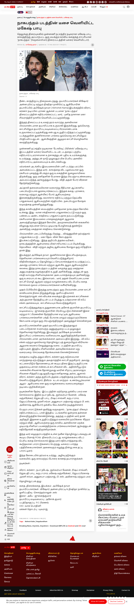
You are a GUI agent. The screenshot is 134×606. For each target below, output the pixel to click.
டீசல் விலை (119, 569)
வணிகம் (74, 7)
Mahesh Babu (30, 522)
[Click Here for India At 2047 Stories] (20, 12)
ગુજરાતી (65, 2)
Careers (38, 590)
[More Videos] (126, 419)
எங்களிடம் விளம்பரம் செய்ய (119, 2)
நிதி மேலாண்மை (122, 573)
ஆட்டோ (85, 7)
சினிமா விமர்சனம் (31, 564)
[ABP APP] (104, 408)
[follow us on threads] (94, 2)
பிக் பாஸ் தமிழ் (32, 570)
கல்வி (93, 7)
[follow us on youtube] (96, 2)
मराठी (50, 2)
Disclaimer (90, 590)
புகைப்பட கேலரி (33, 574)
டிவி (72, 567)
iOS (80, 526)
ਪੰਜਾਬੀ (55, 2)
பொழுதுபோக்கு (29, 17)
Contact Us (126, 590)
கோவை (8, 578)
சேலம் (7, 582)
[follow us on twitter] (88, 2)
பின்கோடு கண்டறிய (10, 508)
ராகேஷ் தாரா (31, 45)
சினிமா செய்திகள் (31, 557)
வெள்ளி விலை (10, 535)
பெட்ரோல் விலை (121, 565)
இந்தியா (8, 556)
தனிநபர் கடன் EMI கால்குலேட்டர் (11, 523)
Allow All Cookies (97, 602)
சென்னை (8, 573)
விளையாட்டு (53, 553)
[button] (9, 452)
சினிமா (52, 7)
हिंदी (38, 2)
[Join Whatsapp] (105, 2)
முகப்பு (20, 7)
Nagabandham (41, 522)
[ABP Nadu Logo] (9, 7)
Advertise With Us (56, 590)
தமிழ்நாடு (8, 561)
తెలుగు (71, 2)
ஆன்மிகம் (96, 553)
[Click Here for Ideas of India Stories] (29, 12)
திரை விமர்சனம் (11, 481)
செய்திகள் (30, 7)
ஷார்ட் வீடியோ (10, 467)
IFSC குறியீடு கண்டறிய (10, 500)
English (44, 2)
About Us (7, 590)
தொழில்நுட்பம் (76, 553)
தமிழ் (33, 2)
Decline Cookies (116, 602)
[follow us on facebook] (91, 2)
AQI (8, 539)
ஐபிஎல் (51, 561)
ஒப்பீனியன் (11, 487)
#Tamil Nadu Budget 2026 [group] (109, 385)
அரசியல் (42, 7)
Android (71, 526)
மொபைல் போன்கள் (74, 557)
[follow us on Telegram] (102, 2)
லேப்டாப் (74, 563)
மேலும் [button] (103, 7)
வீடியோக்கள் (11, 462)
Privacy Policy (108, 590)
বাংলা (60, 2)
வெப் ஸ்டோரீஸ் (10, 473)
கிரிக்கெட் (63, 7)
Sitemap (75, 590)
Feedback (23, 590)
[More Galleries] (126, 461)
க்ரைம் (7, 565)
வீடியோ (95, 556)
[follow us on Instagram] (99, 2)
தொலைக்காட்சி (33, 578)
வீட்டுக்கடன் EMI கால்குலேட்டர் (10, 515)
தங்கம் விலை (10, 529)
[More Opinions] (126, 504)
